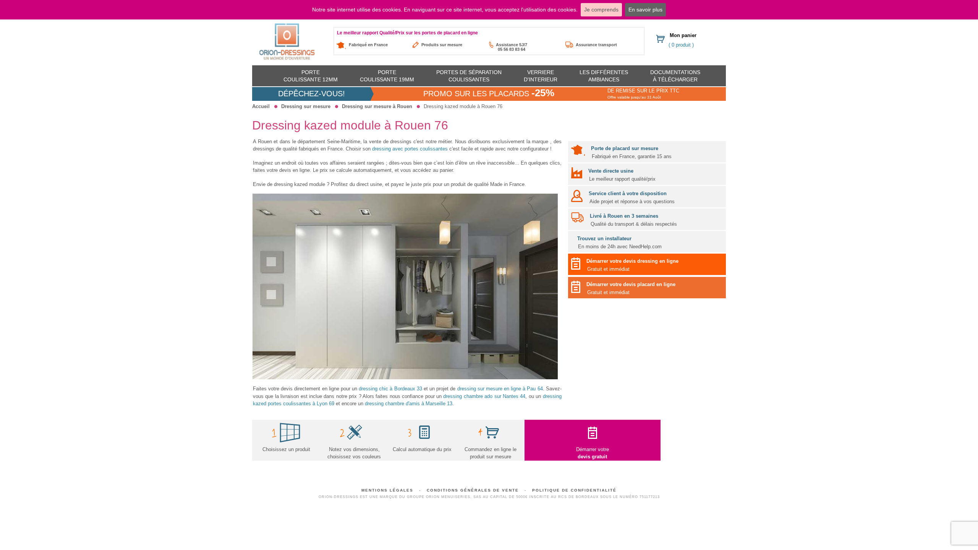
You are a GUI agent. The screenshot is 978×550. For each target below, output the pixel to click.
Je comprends (601, 9)
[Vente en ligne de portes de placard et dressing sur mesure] (287, 42)
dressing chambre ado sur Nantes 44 (484, 396)
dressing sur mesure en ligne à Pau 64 (500, 388)
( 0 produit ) (681, 45)
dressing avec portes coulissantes (410, 149)
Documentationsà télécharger (675, 75)
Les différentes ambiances (604, 75)
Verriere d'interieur (540, 75)
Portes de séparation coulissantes (469, 75)
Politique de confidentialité (574, 490)
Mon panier (683, 35)
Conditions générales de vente (473, 490)
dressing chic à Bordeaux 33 (390, 388)
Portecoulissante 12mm (310, 75)
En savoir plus (645, 9)
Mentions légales (387, 490)
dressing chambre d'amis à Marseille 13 (408, 403)
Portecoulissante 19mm (387, 75)
